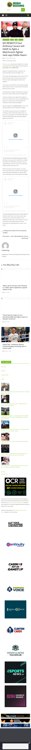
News (16, 39)
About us (3, 471)
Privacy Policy (4, 474)
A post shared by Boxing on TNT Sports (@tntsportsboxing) (17, 210)
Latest (12, 39)
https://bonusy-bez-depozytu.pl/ (15, 502)
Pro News (21, 39)
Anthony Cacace (7, 64)
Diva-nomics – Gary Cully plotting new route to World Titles (15, 237)
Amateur (3, 370)
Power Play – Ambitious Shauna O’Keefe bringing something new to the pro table (14, 346)
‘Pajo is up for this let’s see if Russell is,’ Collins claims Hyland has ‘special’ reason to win (15, 287)
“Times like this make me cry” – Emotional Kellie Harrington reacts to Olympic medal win (15, 317)
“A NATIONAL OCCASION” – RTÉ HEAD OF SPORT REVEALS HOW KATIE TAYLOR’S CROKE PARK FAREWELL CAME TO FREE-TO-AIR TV (15, 417)
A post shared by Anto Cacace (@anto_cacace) (15, 155)
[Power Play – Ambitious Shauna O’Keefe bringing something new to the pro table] (15, 328)
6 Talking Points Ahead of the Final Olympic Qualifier (15, 232)
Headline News (6, 39)
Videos (2, 379)
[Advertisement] (15, 746)
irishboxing (13, 58)
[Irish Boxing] (3, 15)
